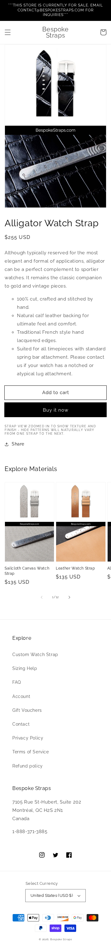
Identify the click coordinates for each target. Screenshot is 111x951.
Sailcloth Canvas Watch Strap (27, 571)
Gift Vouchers (27, 710)
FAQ (16, 682)
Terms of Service (30, 751)
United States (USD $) (52, 895)
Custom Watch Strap (35, 654)
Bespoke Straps (61, 939)
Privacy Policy (27, 737)
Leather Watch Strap (75, 568)
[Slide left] (41, 597)
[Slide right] (69, 597)
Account (21, 696)
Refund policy (27, 766)
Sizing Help (24, 668)
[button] (7, 32)
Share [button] (18, 443)
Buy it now (55, 410)
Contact (21, 724)
